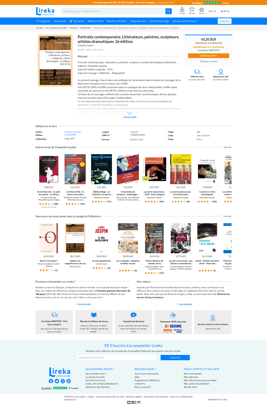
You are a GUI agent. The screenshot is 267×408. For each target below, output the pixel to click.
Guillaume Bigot (152, 266)
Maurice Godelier (45, 264)
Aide (137, 377)
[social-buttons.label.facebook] (51, 381)
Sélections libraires (117, 21)
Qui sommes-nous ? (96, 373)
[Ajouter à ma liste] (57, 155)
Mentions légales (134, 396)
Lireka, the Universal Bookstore (102, 383)
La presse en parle (95, 377)
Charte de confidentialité (181, 396)
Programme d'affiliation (147, 380)
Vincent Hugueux (184, 269)
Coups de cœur (138, 21)
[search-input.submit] (168, 11)
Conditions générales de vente (110, 396)
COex (224, 399)
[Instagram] (62, 381)
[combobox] (114, 11)
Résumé (82, 56)
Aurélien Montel (230, 266)
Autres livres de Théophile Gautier (55, 147)
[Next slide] (227, 181)
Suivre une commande (146, 373)
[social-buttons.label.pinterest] (68, 381)
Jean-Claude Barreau (156, 267)
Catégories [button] (44, 21)
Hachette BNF (70, 134)
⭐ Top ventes (77, 21)
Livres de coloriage (159, 21)
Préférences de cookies (75, 396)
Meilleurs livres (95, 21)
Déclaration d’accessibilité (156, 396)
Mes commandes (193, 373)
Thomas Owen (132, 200)
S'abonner (175, 357)
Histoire (73, 28)
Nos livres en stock (95, 380)
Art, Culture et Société (56, 28)
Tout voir (227, 147)
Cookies (90, 396)
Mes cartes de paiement (196, 383)
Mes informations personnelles (200, 380)
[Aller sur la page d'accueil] (45, 11)
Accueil (39, 28)
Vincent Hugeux (177, 266)
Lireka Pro (225, 21)
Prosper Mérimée (48, 197)
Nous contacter (143, 387)
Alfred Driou (75, 266)
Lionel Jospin (101, 264)
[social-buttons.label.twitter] (57, 381)
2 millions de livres (165, 2)
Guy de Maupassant (76, 201)
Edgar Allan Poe (51, 201)
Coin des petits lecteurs (184, 21)
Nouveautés (60, 21)
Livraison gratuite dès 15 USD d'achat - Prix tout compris (124, 2)
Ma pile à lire (190, 387)
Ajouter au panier (209, 55)
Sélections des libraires (98, 387)
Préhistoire (86, 28)
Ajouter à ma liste (209, 61)
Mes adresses (191, 377)
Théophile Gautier (85, 45)
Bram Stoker (122, 197)
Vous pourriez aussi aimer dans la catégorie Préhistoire (68, 216)
